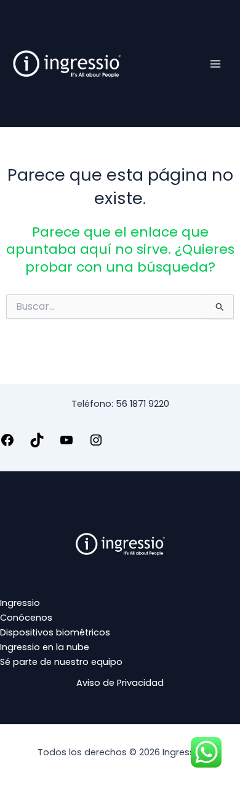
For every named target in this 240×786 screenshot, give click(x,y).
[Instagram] (96, 444)
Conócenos (26, 617)
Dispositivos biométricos (55, 632)
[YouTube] (66, 444)
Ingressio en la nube (44, 647)
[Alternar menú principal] (215, 63)
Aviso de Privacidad (120, 683)
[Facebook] (7, 444)
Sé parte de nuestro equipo (61, 662)
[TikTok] (37, 444)
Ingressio (20, 603)
